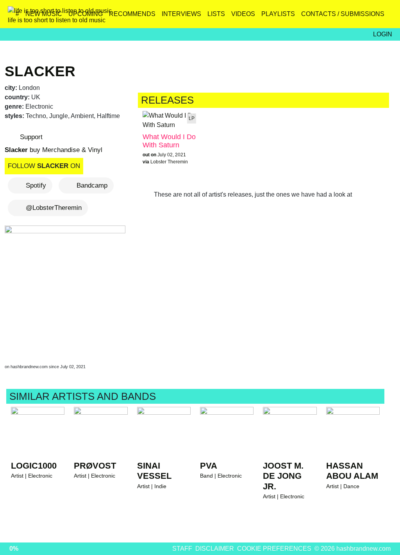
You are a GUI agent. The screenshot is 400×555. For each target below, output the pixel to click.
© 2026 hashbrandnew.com (352, 548)
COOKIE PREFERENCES (274, 548)
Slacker (40, 71)
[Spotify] (368, 16)
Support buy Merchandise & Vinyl (53, 143)
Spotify (36, 185)
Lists (216, 14)
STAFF (182, 548)
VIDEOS (243, 14)
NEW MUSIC (43, 14)
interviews (181, 14)
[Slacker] (67, 287)
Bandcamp (92, 185)
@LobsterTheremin (54, 207)
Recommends (132, 14)
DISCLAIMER (214, 548)
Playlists (278, 14)
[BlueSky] (335, 16)
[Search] (385, 16)
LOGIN (382, 34)
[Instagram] (318, 16)
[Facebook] (352, 16)
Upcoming (85, 14)
